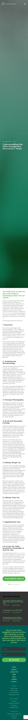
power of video (21, 553)
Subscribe (15, 660)
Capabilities (14, 672)
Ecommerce (14, 705)
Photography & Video (14, 694)
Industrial (14, 718)
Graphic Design (14, 690)
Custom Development (14, 703)
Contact (14, 681)
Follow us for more (14, 584)
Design (15, 141)
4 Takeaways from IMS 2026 (12, 610)
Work (14, 674)
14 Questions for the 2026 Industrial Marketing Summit (12, 618)
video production (9, 313)
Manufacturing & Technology (14, 714)
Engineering (14, 716)
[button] (25, 4)
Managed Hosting (14, 707)
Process (14, 669)
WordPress (14, 701)
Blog (14, 677)
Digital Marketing (16, 605)
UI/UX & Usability (14, 692)
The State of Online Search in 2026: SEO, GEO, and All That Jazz (13, 602)
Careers (14, 679)
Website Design (14, 688)
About (14, 667)
